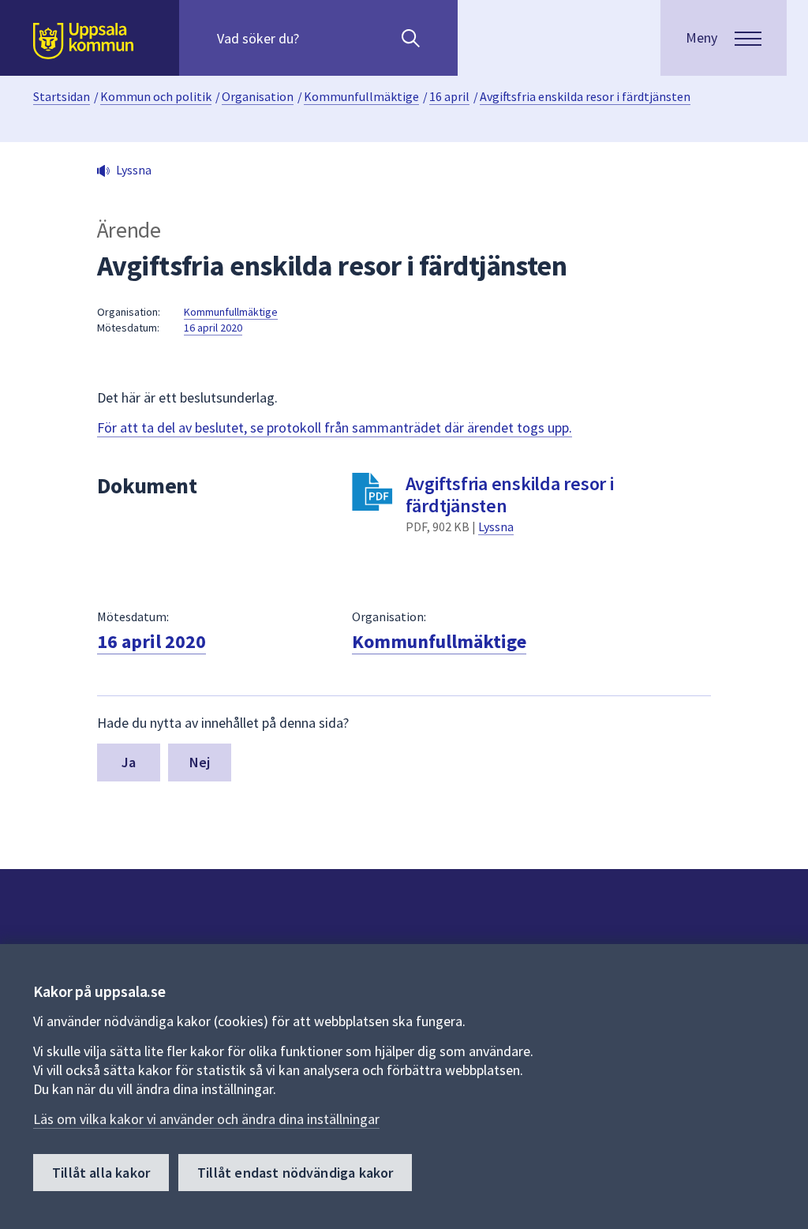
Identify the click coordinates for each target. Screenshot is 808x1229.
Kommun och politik (155, 96)
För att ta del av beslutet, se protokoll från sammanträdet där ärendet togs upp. (334, 427)
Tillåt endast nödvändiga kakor (295, 1172)
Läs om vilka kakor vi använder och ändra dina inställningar (206, 1119)
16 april (449, 96)
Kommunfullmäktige (361, 96)
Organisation (258, 96)
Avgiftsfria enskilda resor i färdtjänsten (585, 96)
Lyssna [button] (134, 170)
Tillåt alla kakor (101, 1172)
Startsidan (61, 96)
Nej (200, 762)
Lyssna (496, 526)
